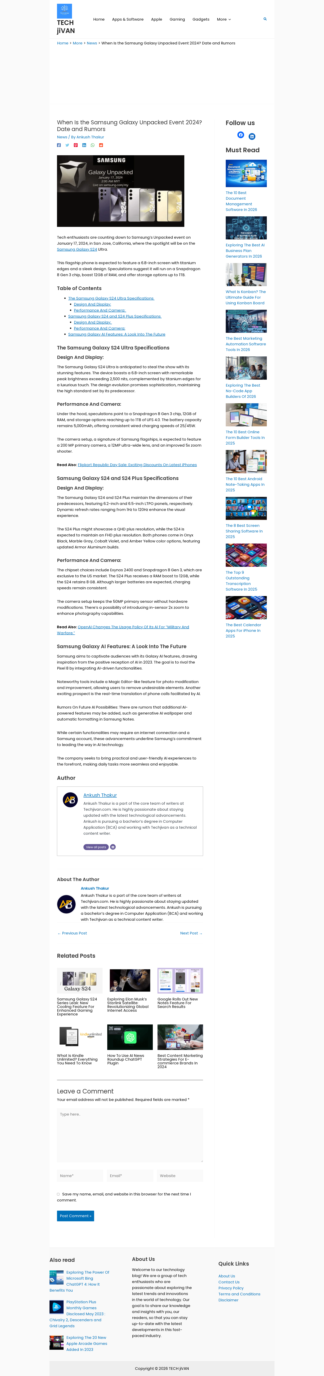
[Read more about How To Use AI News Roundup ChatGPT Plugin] (130, 1037)
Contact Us (229, 1282)
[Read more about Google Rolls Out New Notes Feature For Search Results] (180, 980)
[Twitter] (67, 145)
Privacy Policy (231, 1288)
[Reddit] (101, 145)
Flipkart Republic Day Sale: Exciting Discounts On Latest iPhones (137, 464)
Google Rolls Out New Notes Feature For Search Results (178, 1003)
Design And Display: (92, 304)
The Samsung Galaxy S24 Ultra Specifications (111, 298)
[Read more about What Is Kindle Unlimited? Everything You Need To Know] (80, 1037)
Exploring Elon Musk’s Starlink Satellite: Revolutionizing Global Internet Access (127, 1005)
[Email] (113, 847)
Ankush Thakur (100, 795)
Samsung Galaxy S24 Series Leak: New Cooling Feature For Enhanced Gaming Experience (77, 1007)
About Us (226, 1276)
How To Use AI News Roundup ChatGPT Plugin (125, 1059)
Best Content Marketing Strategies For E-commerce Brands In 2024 (180, 1061)
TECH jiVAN (66, 26)
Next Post (191, 933)
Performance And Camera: (100, 310)
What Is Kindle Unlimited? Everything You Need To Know (77, 1059)
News (62, 137)
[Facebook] (59, 145)
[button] (229, 19)
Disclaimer (228, 1300)
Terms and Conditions (239, 1294)
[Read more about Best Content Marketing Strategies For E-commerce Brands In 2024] (180, 1037)
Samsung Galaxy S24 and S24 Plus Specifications (115, 316)
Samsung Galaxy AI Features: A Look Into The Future (116, 334)
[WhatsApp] (92, 145)
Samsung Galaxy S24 (77, 249)
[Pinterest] (76, 145)
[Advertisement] (162, 74)
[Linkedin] (84, 145)
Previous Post (72, 933)
